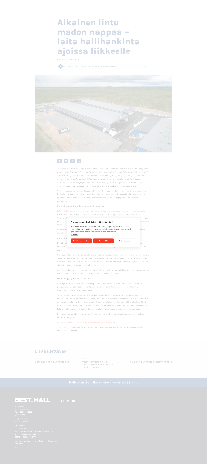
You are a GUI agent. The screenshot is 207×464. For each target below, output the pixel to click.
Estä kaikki (103, 241)
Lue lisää (74, 234)
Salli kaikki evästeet (81, 241)
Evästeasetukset (125, 241)
